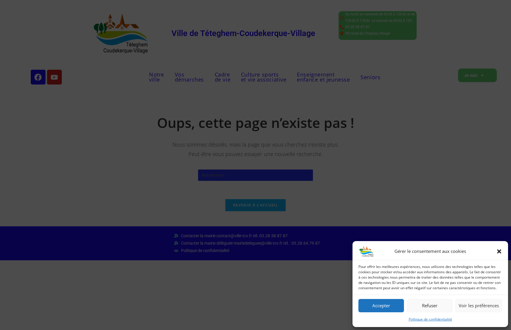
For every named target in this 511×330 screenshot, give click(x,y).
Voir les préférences (479, 305)
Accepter (381, 305)
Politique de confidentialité (430, 319)
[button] (499, 251)
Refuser (429, 305)
